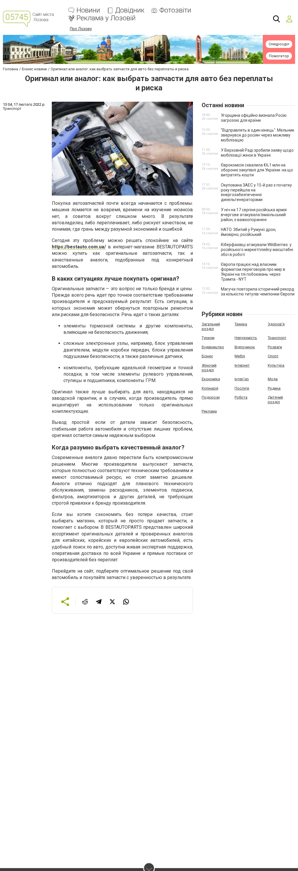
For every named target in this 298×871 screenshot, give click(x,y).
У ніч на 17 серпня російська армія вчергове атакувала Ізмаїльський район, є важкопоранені (254, 214)
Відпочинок (245, 347)
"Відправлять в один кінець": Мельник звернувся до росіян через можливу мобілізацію (257, 135)
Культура (276, 365)
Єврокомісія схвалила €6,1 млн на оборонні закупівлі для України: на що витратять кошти (257, 170)
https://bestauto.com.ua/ (79, 247)
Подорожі (211, 397)
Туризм (208, 338)
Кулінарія (210, 388)
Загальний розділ (211, 326)
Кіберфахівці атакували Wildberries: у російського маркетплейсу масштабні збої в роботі (257, 249)
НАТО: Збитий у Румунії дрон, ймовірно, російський (248, 232)
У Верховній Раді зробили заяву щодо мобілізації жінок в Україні (257, 152)
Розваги (275, 347)
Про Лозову (81, 28)
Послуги (242, 388)
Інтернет (242, 365)
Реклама (209, 411)
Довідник (129, 10)
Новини (88, 10)
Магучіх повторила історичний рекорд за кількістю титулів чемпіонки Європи (258, 291)
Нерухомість (246, 338)
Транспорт (277, 338)
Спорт (273, 356)
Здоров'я (276, 324)
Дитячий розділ (275, 399)
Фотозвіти (175, 10)
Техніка (241, 324)
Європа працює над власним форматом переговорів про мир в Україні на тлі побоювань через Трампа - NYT (253, 271)
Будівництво (213, 347)
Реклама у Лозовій (106, 18)
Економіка (211, 379)
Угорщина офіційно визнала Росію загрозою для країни (254, 118)
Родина (274, 388)
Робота (241, 397)
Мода (273, 379)
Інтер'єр (242, 379)
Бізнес (207, 356)
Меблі (240, 356)
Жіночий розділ (209, 367)
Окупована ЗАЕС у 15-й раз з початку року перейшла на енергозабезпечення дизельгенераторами (256, 192)
